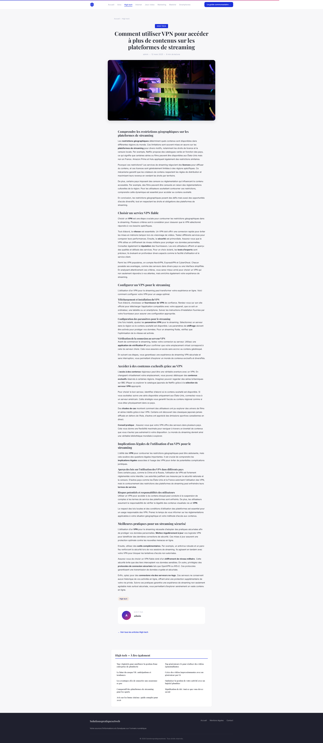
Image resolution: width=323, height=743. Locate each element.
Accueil (111, 4)
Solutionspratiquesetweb (105, 721)
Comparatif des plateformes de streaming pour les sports (135, 690)
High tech (128, 4)
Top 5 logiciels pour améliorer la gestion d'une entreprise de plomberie (137, 665)
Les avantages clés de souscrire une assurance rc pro (137, 682)
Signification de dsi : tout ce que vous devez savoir (184, 690)
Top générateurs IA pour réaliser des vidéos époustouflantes (184, 665)
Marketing (162, 4)
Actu (119, 4)
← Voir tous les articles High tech (133, 632)
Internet (138, 4)
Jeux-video (150, 4)
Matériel (172, 4)
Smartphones (185, 4)
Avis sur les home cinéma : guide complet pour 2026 (137, 698)
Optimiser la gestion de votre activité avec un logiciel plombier (185, 682)
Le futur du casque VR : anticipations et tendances (134, 673)
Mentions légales (217, 720)
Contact (230, 720)
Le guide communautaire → (219, 4)
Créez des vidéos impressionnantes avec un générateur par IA (184, 673)
